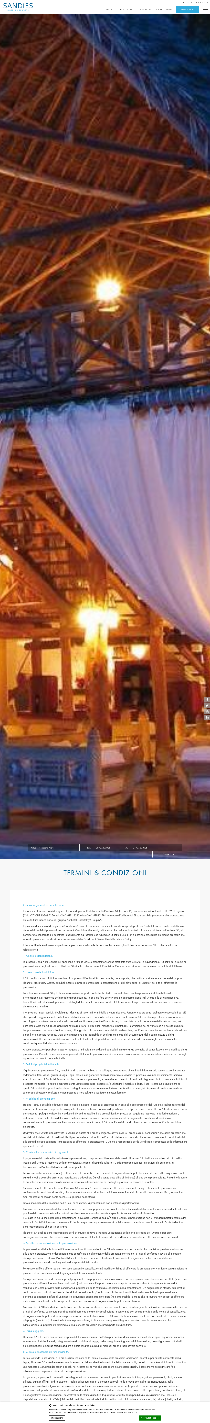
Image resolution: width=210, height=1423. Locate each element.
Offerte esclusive (126, 9)
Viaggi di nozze (164, 9)
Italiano (200, 2)
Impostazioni (57, 1418)
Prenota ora (167, 854)
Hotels (185, 2)
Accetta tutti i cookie (150, 1418)
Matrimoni (145, 9)
